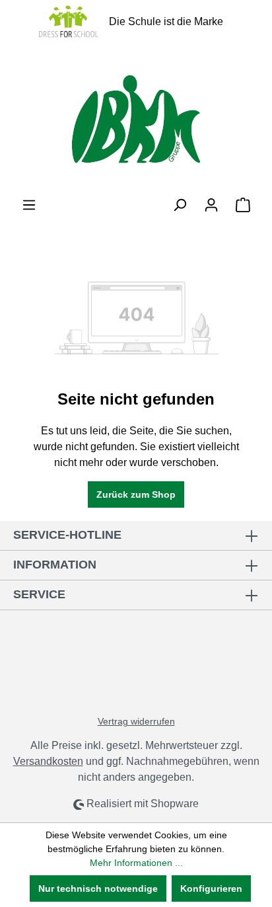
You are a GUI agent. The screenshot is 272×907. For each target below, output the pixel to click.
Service (39, 594)
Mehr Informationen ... (136, 862)
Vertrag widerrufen (136, 721)
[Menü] (29, 205)
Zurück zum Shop (136, 494)
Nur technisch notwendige (98, 888)
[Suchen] (179, 205)
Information (54, 564)
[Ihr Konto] (211, 205)
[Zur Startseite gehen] (136, 120)
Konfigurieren (211, 888)
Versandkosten (48, 761)
